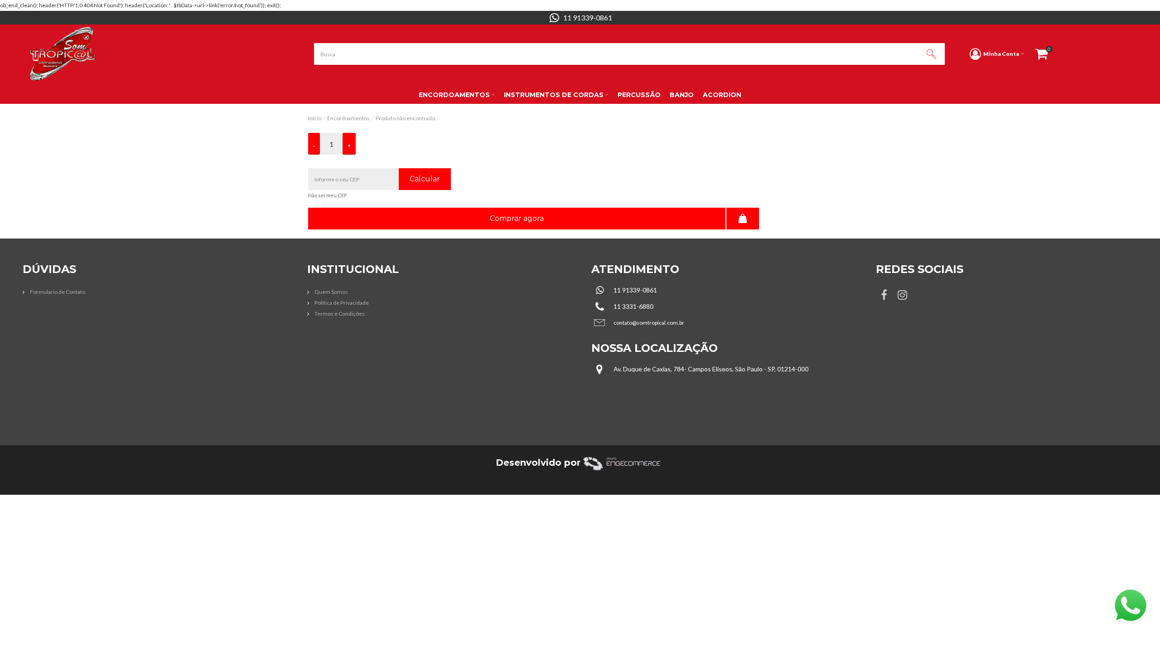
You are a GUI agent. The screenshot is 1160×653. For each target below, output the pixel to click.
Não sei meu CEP (327, 195)
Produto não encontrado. (406, 118)
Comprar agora (517, 218)
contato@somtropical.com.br (649, 322)
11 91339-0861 (587, 17)
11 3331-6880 (633, 306)
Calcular (425, 179)
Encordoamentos (348, 118)
